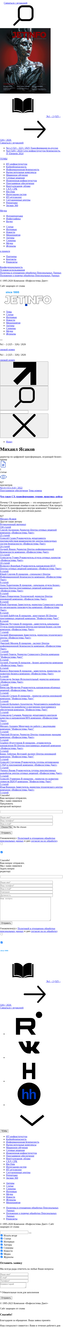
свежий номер (7, 349)
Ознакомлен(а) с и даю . (29, 839)
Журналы (11, 246)
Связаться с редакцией (15, 3)
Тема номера (35, 490)
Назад (9, 441)
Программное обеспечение (20, 183)
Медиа (3, 210)
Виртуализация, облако (18, 186)
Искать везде (10, 1235)
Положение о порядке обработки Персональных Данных (29, 275)
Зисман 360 (12, 205)
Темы (9, 311)
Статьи (9, 226)
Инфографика (13, 218)
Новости (10, 232)
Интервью (11, 229)
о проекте (5, 251)
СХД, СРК (11, 189)
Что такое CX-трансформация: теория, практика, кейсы (31, 496)
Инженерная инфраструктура (21, 180)
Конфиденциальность (11, 267)
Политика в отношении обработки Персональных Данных (30, 272)
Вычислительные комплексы (21, 172)
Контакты (11, 259)
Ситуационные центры (18, 200)
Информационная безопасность (22, 169)
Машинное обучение (17, 175)
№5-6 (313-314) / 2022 (11, 487)
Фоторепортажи (14, 216)
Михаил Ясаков (8, 518)
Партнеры (11, 256)
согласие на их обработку (44, 841)
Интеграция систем (16, 194)
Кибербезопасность (16, 166)
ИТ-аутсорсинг (14, 197)
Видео (9, 221)
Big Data (10, 191)
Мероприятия (13, 235)
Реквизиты (11, 262)
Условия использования (12, 270)
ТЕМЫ (3, 158)
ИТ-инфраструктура (16, 164)
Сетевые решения (15, 177)
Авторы (10, 237)
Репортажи (12, 202)
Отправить (6, 1298)
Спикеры (11, 240)
